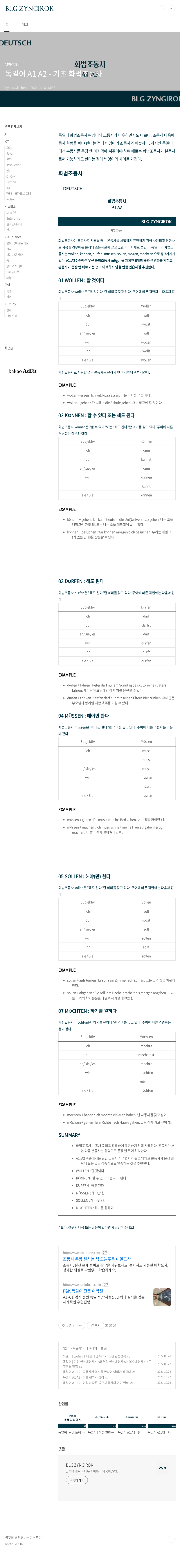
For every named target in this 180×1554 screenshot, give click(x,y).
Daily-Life (12, 272)
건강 (9, 230)
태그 (25, 24)
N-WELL (10, 206)
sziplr (10, 277)
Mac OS (11, 212)
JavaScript (13, 165)
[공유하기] (75, 1325)
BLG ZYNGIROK (29, 8)
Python (11, 182)
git (8, 170)
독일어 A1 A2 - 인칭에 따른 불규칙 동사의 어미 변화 (96, 1382)
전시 (9, 249)
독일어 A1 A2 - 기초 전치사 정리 (83, 1377)
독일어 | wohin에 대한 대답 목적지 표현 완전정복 (94, 1356)
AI (5, 134)
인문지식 (11, 316)
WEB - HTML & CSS (18, 193)
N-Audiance (13, 237)
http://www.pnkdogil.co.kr (82, 1284)
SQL (9, 147)
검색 (161, 9)
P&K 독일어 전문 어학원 (83, 1291)
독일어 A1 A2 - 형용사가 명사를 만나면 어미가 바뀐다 (97, 1371)
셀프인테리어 (14, 224)
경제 (9, 310)
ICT (6, 141)
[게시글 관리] (80, 1325)
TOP (171, 1539)
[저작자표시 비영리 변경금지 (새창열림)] (110, 1325)
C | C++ (10, 176)
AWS (9, 159)
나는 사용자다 (14, 254)
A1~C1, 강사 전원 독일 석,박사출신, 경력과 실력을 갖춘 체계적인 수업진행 (104, 1299)
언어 (67, 1348)
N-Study (10, 304)
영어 (9, 297)
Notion (11, 199)
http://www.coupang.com (81, 1252)
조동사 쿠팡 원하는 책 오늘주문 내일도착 (97, 1259)
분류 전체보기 (13, 126)
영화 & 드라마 (14, 266)
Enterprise (13, 218)
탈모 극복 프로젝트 (17, 243)
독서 (9, 260)
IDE (8, 187)
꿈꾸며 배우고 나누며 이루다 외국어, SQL (92, 1471)
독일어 (77, 1348)
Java (9, 153)
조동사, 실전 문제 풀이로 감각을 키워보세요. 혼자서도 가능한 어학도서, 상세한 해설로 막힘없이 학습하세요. (115, 1267)
